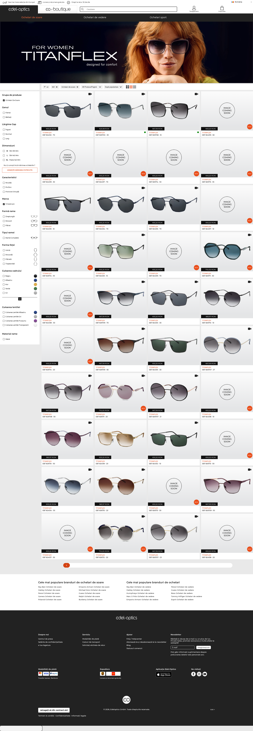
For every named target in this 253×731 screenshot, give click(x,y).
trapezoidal (10, 264)
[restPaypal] (54, 674)
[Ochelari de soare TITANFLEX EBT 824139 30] (67, 156)
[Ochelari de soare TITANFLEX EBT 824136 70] (174, 203)
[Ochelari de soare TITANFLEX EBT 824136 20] (121, 438)
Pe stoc (9, 187)
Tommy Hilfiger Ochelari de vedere (186, 596)
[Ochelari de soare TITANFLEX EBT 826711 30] (227, 250)
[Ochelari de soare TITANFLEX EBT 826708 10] (174, 109)
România (238, 2)
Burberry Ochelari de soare (90, 599)
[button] (19, 9)
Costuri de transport (91, 642)
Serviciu (86, 634)
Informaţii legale (78, 716)
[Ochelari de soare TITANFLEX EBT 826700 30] (121, 109)
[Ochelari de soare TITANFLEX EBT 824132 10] (174, 438)
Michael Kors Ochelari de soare (92, 590)
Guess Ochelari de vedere (182, 590)
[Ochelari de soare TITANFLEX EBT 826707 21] (174, 391)
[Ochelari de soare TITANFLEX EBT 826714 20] (67, 344)
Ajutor (129, 634)
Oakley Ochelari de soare (49, 590)
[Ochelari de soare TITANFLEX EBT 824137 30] (67, 532)
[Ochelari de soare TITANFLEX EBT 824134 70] (121, 203)
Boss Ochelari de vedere (182, 593)
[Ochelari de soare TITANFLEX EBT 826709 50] (227, 485)
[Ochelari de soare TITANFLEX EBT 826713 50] (227, 438)
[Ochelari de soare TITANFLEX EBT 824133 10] (121, 250)
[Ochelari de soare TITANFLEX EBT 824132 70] (67, 109)
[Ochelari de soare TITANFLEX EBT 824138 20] (227, 532)
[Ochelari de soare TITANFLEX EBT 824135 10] (67, 203)
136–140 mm (13, 155)
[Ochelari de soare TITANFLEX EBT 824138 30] (67, 297)
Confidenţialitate (62, 716)
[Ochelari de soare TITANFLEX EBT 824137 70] (121, 156)
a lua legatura (44, 645)
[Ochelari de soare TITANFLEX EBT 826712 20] (121, 532)
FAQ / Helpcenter (134, 639)
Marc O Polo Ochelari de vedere (140, 596)
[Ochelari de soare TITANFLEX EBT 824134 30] (67, 485)
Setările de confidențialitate (50, 642)
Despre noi (43, 634)
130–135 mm (12, 151)
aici (202, 655)
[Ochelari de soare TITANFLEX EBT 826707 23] (174, 532)
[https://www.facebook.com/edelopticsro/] (193, 674)
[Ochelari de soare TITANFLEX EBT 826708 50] (67, 391)
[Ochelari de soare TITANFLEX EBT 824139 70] (174, 250)
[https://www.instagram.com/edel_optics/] (199, 674)
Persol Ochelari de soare (49, 593)
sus (212, 709)
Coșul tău (221, 11)
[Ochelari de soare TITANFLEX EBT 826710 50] (67, 438)
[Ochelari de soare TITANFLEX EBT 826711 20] (121, 391)
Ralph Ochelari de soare (89, 596)
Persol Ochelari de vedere (182, 587)
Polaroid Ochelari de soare (49, 599)
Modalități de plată (90, 639)
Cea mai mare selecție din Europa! (21, 2)
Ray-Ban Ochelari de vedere (138, 587)
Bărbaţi (8, 117)
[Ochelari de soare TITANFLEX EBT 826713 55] (227, 156)
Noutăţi (9, 183)
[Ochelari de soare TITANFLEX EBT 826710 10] (227, 297)
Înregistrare (194, 11)
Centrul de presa (45, 639)
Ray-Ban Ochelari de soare (50, 587)
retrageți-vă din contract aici (54, 710)
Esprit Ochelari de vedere (182, 599)
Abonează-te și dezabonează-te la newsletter (146, 642)
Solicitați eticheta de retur (93, 645)
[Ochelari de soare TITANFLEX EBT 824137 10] (227, 203)
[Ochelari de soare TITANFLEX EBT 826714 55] (67, 250)
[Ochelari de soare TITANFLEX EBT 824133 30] (174, 297)
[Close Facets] (20, 87)
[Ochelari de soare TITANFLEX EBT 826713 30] (174, 485)
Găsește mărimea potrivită (19, 170)
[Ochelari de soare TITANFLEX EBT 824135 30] (174, 344)
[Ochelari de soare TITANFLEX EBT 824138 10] (227, 391)
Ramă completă (12, 238)
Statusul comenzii (134, 648)
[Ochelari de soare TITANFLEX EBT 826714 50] (174, 156)
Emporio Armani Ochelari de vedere (142, 599)
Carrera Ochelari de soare (49, 596)
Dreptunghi (10, 216)
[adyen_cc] (40, 674)
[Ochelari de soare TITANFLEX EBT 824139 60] (227, 109)
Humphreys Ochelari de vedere (140, 593)
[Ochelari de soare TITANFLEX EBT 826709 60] (121, 344)
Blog (128, 645)
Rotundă (9, 255)
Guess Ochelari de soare (89, 593)
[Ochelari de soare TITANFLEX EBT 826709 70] (121, 297)
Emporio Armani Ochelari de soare (94, 587)
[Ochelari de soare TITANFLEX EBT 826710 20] (121, 485)
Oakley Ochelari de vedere (138, 590)
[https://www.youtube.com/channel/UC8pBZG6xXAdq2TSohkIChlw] (205, 674)
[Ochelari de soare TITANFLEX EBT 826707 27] (227, 344)
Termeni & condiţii (46, 716)
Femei (8, 113)
